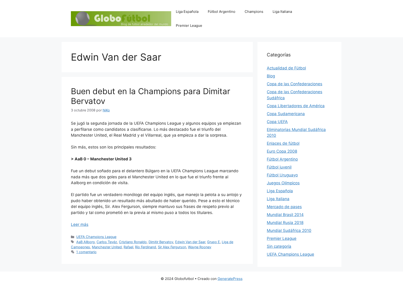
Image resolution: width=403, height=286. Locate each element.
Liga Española (187, 11)
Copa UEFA (277, 121)
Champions (254, 11)
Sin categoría (279, 246)
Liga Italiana (282, 11)
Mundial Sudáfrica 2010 (289, 230)
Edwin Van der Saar (190, 242)
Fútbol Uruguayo (282, 175)
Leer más (79, 224)
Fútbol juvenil (279, 167)
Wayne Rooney (199, 247)
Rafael (128, 247)
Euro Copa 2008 (282, 151)
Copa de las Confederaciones (294, 84)
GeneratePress (230, 278)
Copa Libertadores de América (296, 105)
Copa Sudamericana (286, 113)
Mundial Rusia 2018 (285, 222)
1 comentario (86, 252)
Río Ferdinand (145, 247)
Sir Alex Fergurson (172, 247)
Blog (271, 76)
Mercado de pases (284, 206)
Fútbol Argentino (221, 11)
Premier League (189, 25)
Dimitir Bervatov (161, 242)
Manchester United (107, 247)
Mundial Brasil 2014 (285, 214)
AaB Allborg (85, 242)
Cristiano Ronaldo (133, 242)
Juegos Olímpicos (283, 183)
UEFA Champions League (96, 237)
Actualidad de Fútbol (286, 68)
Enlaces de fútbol (283, 143)
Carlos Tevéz (107, 242)
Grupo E (213, 242)
